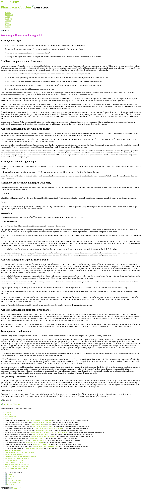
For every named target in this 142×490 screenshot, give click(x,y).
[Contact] (18, 2)
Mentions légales (11, 416)
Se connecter (7, 2)
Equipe (7, 27)
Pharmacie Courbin (16, 7)
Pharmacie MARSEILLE (42, 434)
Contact (8, 414)
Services (8, 13)
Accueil (8, 412)
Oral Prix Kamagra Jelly (13, 450)
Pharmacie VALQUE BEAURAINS (49, 428)
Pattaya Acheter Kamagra (14, 454)
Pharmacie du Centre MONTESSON (46, 446)
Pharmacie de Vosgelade (34, 442)
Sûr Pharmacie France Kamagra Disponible (20, 456)
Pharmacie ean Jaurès (37, 424)
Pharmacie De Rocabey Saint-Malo (43, 436)
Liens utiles (9, 418)
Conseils (8, 25)
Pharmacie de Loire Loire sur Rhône (39, 420)
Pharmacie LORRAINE (39, 440)
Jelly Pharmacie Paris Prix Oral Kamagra (19, 452)
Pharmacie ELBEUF (43, 430)
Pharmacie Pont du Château (33, 448)
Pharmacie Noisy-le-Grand (42, 426)
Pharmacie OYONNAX (41, 444)
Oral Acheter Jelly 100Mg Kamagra (17, 464)
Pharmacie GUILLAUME (42, 422)
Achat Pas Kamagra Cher (14, 460)
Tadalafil (8, 21)
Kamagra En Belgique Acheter (16, 468)
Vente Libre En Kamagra (14, 462)
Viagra (7, 17)
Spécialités (9, 15)
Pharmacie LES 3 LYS (36, 438)
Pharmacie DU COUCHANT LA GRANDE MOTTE (49, 432)
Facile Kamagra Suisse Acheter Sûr (17, 458)
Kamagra (8, 19)
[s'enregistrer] (14, 2)
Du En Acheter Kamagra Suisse (16, 466)
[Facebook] (16, 2)
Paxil (7, 23)
